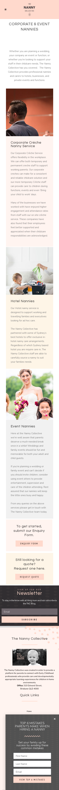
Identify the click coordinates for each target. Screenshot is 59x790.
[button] (54, 719)
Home (29, 711)
